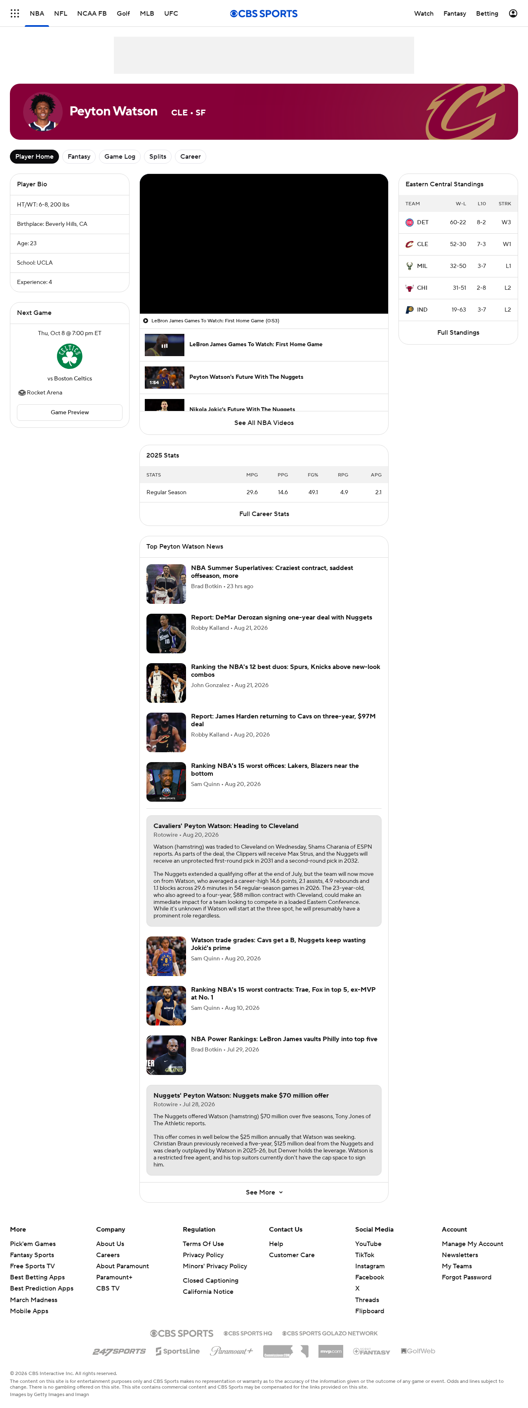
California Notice (208, 1302)
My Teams (457, 1276)
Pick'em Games (33, 1254)
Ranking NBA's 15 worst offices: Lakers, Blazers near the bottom (275, 780)
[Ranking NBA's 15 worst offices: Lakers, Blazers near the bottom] (166, 792)
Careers (108, 1265)
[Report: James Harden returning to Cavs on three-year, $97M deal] (166, 742)
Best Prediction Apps (41, 1298)
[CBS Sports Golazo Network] (330, 1342)
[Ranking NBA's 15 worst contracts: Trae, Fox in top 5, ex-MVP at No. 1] (166, 1015)
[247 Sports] (119, 1360)
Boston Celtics (73, 379)
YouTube (368, 1254)
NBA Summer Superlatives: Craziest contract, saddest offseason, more (272, 582)
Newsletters (460, 1265)
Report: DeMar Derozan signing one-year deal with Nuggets (281, 627)
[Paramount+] (231, 1359)
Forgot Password (467, 1287)
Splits (157, 157)
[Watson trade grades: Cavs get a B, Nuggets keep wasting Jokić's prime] (166, 966)
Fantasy (79, 157)
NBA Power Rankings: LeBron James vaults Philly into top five (284, 1049)
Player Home (34, 157)
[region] (264, 244)
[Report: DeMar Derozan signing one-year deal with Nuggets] (166, 643)
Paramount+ (114, 1287)
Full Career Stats (264, 524)
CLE (422, 244)
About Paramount (122, 1276)
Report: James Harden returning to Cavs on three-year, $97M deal (283, 730)
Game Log (119, 157)
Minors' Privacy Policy (215, 1276)
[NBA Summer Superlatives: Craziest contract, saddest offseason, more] (166, 594)
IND (422, 310)
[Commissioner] (286, 1358)
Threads (367, 1310)
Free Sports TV (32, 1276)
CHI (422, 288)
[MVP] (330, 1358)
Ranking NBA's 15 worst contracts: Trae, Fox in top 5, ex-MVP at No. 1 (283, 1003)
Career (190, 157)
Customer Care (292, 1265)
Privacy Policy (203, 1265)
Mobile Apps (29, 1321)
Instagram (370, 1276)
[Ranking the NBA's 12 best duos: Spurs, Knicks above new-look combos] (166, 693)
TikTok (364, 1265)
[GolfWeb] (418, 1361)
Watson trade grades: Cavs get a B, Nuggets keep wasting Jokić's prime (278, 954)
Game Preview (70, 412)
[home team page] (70, 356)
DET (423, 222)
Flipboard (369, 1321)
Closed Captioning (210, 1290)
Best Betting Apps (37, 1287)
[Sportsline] (178, 1360)
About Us (110, 1254)
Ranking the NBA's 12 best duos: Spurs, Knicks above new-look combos (285, 681)
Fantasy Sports (32, 1265)
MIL (422, 266)
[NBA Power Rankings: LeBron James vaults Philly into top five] (166, 1065)
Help (276, 1254)
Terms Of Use (203, 1254)
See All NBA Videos (264, 423)
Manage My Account (472, 1254)
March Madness (33, 1310)
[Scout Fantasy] (372, 1360)
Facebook (369, 1287)
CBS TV (108, 1298)
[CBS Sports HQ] (248, 1342)
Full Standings (458, 333)
